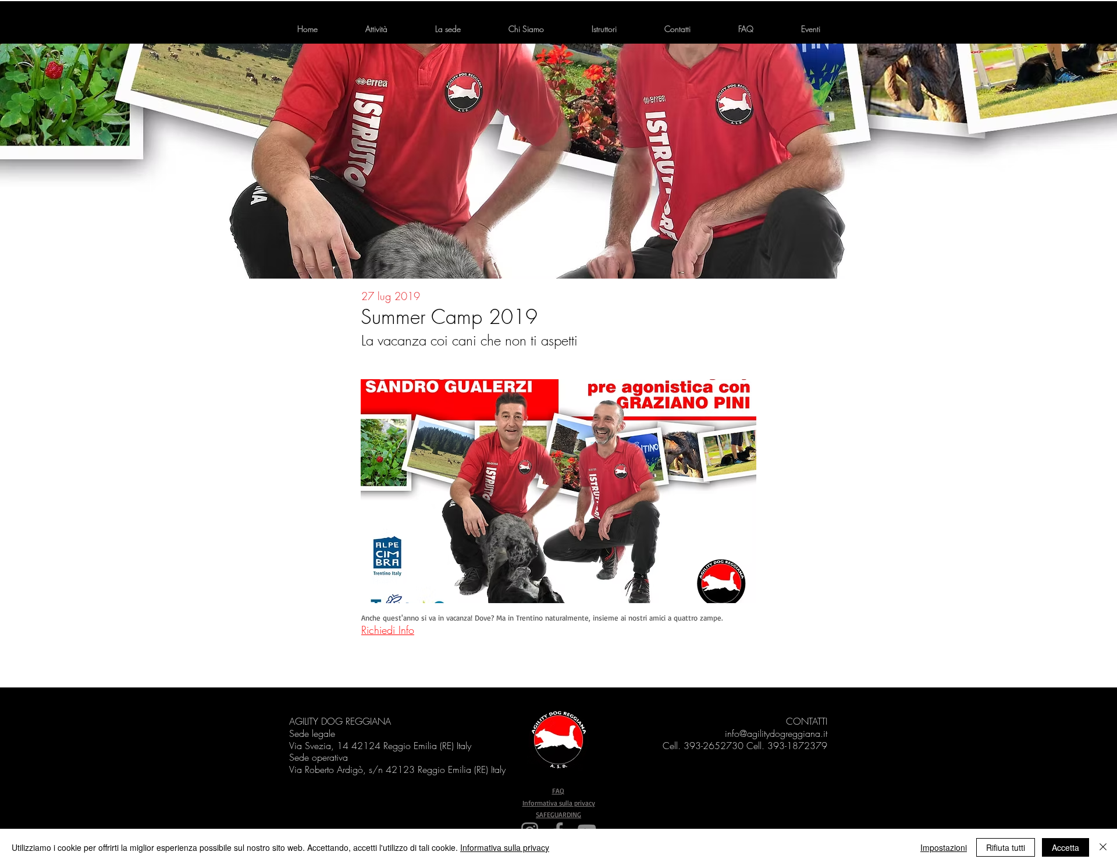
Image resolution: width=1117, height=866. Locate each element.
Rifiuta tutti (1005, 847)
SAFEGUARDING (558, 814)
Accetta (1065, 847)
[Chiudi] (1103, 847)
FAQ (558, 790)
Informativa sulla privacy (558, 803)
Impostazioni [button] (943, 847)
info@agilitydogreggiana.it (776, 733)
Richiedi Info (387, 630)
